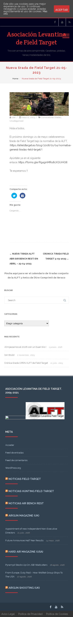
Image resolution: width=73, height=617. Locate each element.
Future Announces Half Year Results (24, 540)
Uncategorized (16, 121)
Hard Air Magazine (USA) (26, 551)
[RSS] (69, 22)
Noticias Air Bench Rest (26, 503)
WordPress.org (13, 468)
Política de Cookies (57, 614)
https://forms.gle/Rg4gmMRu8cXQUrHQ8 (42, 162)
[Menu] (66, 33)
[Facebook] (54, 22)
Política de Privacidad (30, 614)
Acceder (9, 445)
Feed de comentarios (16, 460)
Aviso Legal (8, 614)
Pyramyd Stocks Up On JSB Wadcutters (26, 565)
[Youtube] (62, 22)
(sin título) (9, 355)
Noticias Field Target (25, 479)
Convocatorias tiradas (51, 117)
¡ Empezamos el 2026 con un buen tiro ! (25, 347)
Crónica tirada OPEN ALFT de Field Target (26, 363)
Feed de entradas (14, 452)
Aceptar (61, 9)
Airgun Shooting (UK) (24, 587)
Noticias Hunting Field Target (31, 491)
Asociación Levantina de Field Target (36, 38)
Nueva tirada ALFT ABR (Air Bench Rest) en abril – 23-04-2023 (24, 259)
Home (15, 78)
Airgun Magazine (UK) (24, 515)
